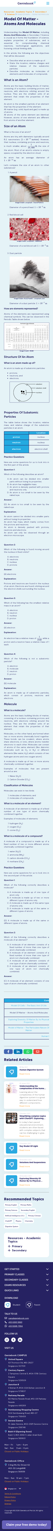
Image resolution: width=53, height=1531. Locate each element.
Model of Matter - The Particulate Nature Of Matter (28, 1029)
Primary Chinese (34, 1216)
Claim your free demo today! (26, 1525)
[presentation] (5, 139)
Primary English (11, 1205)
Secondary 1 (41, 12)
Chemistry (29, 1221)
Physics (18, 1221)
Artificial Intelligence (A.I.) (14, 1216)
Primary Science (11, 1210)
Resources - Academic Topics (18, 12)
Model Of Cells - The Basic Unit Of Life (28, 1005)
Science (11, 14)
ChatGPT (8, 1221)
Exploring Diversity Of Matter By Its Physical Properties (28, 1020)
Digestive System (11, 1226)
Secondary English (28, 1210)
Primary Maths (25, 1205)
